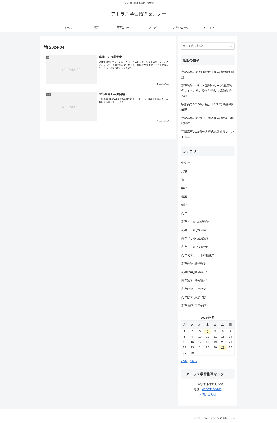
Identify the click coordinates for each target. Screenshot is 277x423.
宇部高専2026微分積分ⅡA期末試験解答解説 (207, 107)
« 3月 (184, 361)
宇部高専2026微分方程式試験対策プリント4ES (207, 134)
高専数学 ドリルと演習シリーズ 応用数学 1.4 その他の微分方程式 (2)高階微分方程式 (206, 91)
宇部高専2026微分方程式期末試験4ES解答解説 (207, 120)
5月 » (193, 361)
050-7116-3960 (212, 389)
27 (222, 347)
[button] (231, 46)
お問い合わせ (207, 394)
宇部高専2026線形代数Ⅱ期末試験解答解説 (207, 74)
